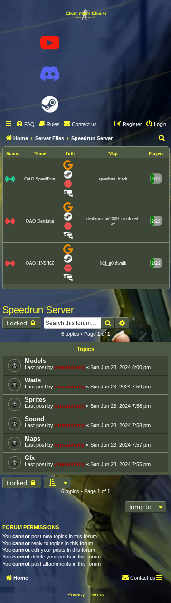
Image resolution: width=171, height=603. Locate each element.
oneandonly (70, 367)
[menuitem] (25, 124)
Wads (33, 380)
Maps (32, 438)
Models (35, 360)
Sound (34, 419)
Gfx (30, 457)
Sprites (35, 399)
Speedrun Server (38, 310)
